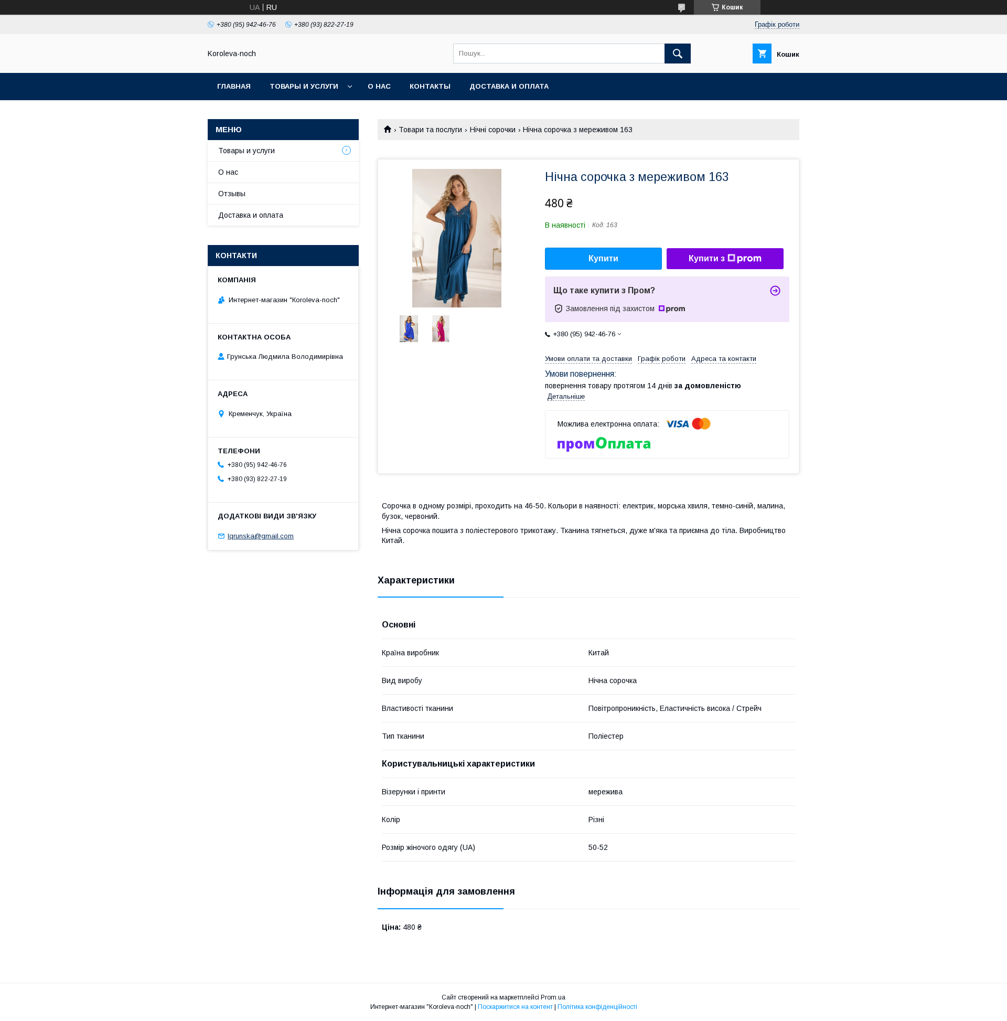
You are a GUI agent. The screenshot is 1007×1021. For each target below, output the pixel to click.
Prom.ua (553, 997)
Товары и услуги (304, 86)
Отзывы (231, 193)
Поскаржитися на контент (515, 1007)
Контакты (430, 86)
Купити (603, 258)
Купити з (707, 258)
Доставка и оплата (509, 86)
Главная (234, 86)
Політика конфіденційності (597, 1007)
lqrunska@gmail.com (261, 536)
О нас (379, 86)
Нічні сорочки (493, 129)
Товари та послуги (430, 129)
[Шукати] (678, 53)
